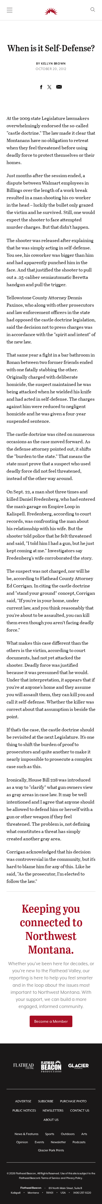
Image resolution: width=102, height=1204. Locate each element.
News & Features (26, 1134)
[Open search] (93, 9)
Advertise (23, 1101)
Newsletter (58, 1142)
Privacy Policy (74, 1177)
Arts (84, 1134)
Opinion (22, 1142)
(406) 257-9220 (82, 1192)
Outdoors (68, 1134)
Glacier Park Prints (51, 1150)
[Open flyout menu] (9, 10)
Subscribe (45, 1101)
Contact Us (79, 1110)
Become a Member (51, 1021)
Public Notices (24, 1110)
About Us (51, 1120)
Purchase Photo (73, 1101)
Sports (49, 1134)
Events (39, 1142)
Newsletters (53, 1110)
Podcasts (79, 1142)
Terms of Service (50, 1177)
